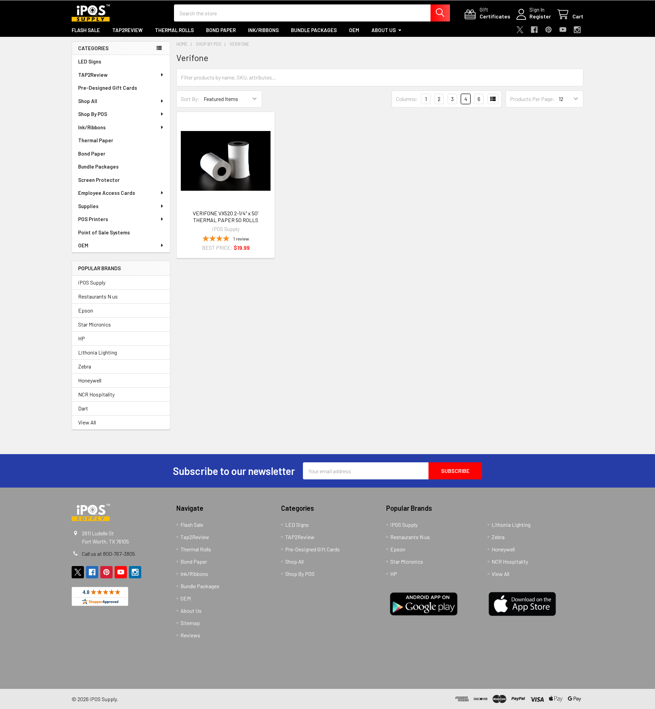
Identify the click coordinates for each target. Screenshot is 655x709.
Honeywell (89, 380)
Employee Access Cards (106, 193)
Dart (83, 408)
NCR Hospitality (96, 394)
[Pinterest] (548, 30)
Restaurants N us (98, 296)
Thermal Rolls (174, 30)
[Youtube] (563, 30)
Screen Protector (99, 180)
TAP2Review (92, 75)
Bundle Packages (314, 30)
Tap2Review (127, 30)
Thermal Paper (95, 140)
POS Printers (93, 219)
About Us (384, 30)
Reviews (190, 635)
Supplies (88, 206)
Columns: (407, 99)
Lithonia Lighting (97, 352)
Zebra (84, 366)
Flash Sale (86, 30)
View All (87, 422)
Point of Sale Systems (104, 232)
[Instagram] (577, 30)
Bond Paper (221, 30)
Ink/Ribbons (263, 30)
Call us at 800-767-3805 (108, 553)
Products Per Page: (532, 99)
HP (81, 338)
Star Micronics (94, 324)
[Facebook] (534, 30)
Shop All (87, 101)
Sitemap (190, 623)
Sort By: (190, 99)
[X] (520, 30)
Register (540, 16)
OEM (354, 30)
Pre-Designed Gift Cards (107, 88)
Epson (85, 310)
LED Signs (89, 61)
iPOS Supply (91, 282)
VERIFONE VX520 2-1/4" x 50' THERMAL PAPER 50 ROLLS (226, 216)
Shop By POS (92, 114)
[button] (223, 660)
